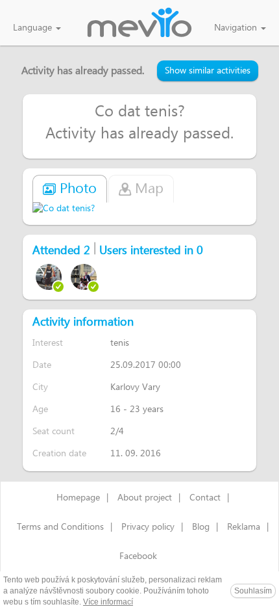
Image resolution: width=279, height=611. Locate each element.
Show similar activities (207, 71)
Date (41, 365)
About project (144, 498)
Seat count (53, 431)
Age (40, 409)
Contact (205, 498)
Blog (201, 527)
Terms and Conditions (60, 527)
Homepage (78, 498)
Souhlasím (253, 590)
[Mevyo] (139, 23)
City (40, 387)
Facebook (138, 556)
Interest (47, 343)
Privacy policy (148, 527)
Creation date (59, 453)
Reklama (243, 527)
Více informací (108, 601)
